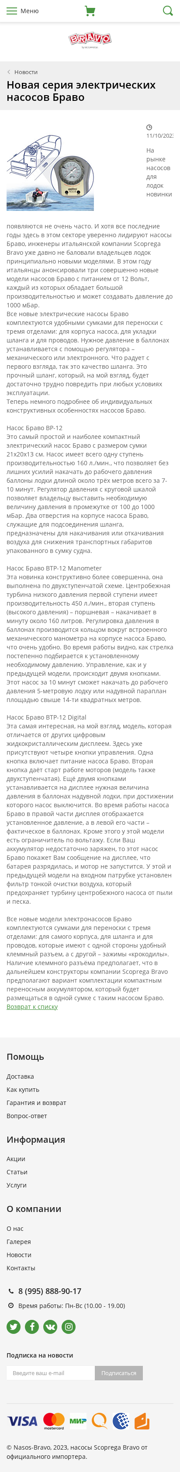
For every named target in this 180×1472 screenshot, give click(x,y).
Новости (26, 72)
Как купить (23, 1089)
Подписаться (118, 1373)
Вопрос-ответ (27, 1116)
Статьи (17, 1172)
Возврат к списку (32, 1006)
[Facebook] (32, 1327)
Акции (16, 1159)
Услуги (17, 1185)
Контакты (21, 1268)
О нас (15, 1228)
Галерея (19, 1241)
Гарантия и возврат (36, 1102)
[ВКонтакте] (50, 1327)
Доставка (20, 1076)
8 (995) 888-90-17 (49, 1291)
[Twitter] (14, 1327)
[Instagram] (69, 1327)
